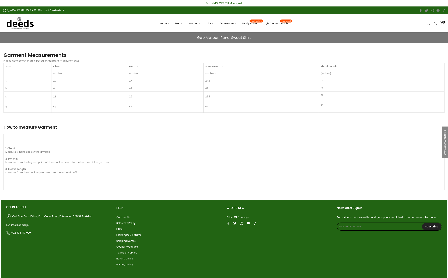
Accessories (227, 23)
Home (163, 23)
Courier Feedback (127, 246)
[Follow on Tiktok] (443, 10)
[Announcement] (224, 3)
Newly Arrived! (252, 23)
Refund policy (124, 258)
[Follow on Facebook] (420, 10)
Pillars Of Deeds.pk (238, 217)
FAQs (119, 229)
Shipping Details (126, 241)
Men (177, 23)
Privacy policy (124, 264)
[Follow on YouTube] (438, 10)
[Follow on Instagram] (432, 10)
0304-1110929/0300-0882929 (26, 10)
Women (193, 23)
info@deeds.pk (56, 10)
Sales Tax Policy (125, 223)
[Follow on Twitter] (426, 10)
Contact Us (123, 217)
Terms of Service (126, 252)
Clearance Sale (280, 23)
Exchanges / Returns (128, 235)
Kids (209, 23)
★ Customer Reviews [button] (445, 142)
